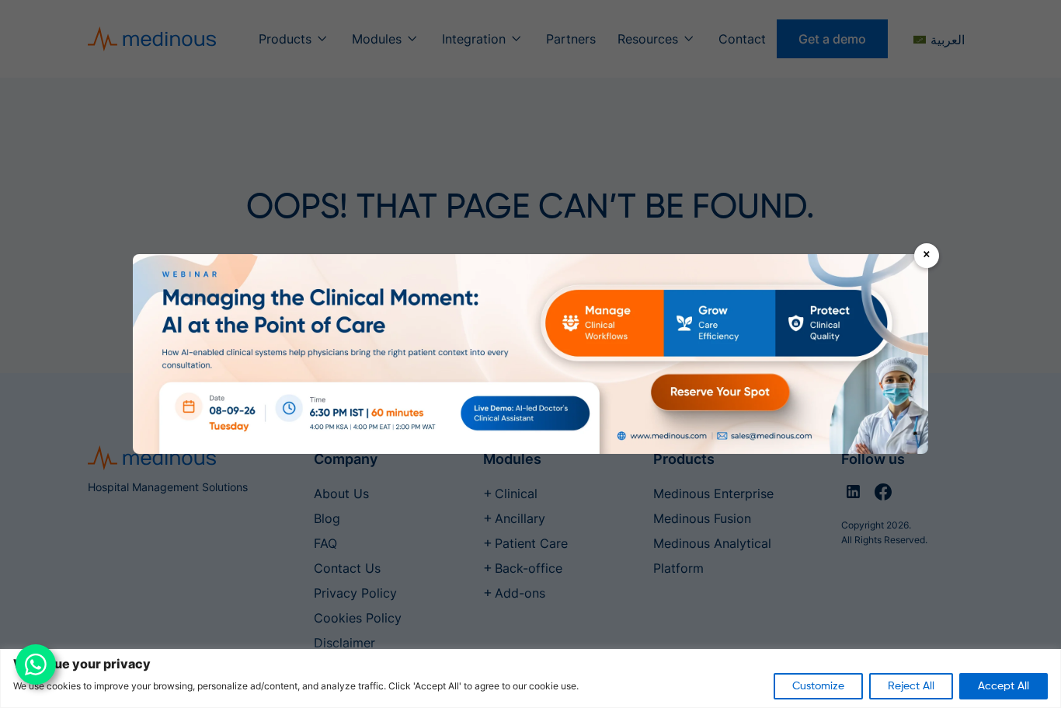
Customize (818, 686)
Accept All (1003, 686)
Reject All (911, 686)
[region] (530, 678)
